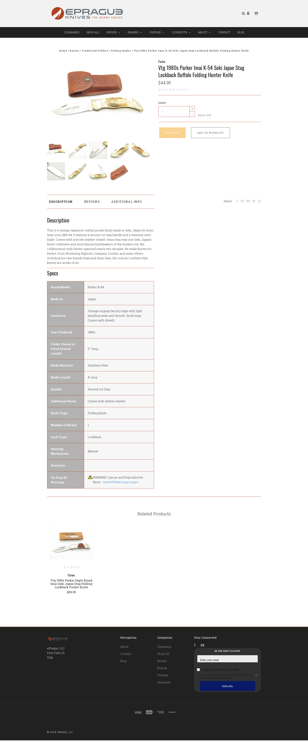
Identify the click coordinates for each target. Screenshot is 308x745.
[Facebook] (195, 645)
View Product (71, 542)
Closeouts (180, 32)
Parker (162, 62)
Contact (224, 32)
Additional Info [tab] (126, 201)
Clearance (71, 32)
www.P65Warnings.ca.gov (120, 482)
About (203, 32)
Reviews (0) (183, 89)
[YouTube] (202, 645)
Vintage (155, 32)
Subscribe (227, 686)
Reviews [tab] (92, 201)
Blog (240, 32)
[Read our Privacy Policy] (256, 675)
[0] (256, 13)
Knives (112, 32)
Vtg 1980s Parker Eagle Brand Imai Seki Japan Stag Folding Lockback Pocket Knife (71, 583)
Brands (133, 32)
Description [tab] (61, 201)
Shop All (93, 32)
